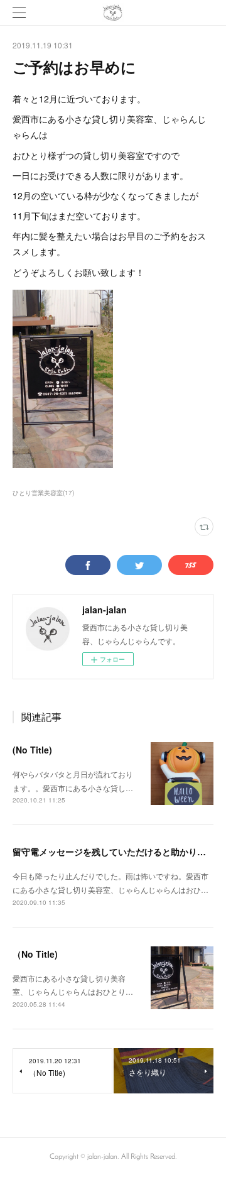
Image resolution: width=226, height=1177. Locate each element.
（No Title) (35, 954)
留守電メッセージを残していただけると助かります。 (118, 851)
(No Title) (32, 749)
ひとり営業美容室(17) (43, 492)
